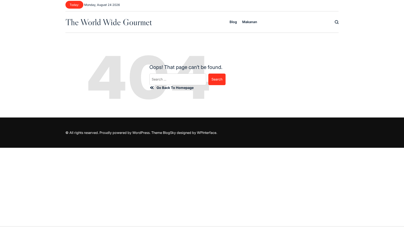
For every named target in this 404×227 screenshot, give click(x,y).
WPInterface (206, 133)
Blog (233, 22)
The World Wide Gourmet (108, 22)
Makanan (249, 22)
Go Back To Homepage (175, 88)
